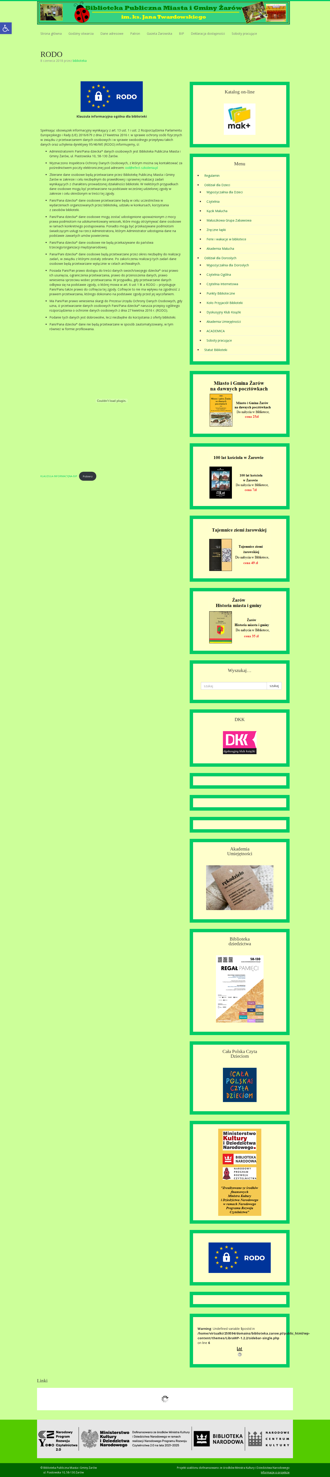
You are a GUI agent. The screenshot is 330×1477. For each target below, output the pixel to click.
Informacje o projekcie (275, 1472)
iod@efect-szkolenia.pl (141, 168)
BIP (181, 33)
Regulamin (212, 175)
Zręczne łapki (216, 230)
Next (287, 1399)
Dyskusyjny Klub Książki (224, 312)
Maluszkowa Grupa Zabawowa (229, 220)
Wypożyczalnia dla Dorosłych (228, 265)
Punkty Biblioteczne (221, 293)
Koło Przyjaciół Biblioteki (225, 303)
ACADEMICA (216, 331)
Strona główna (51, 33)
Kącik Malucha (217, 211)
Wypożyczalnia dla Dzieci (225, 192)
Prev (42, 1399)
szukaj (274, 686)
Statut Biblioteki (215, 350)
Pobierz (87, 476)
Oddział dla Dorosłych (220, 258)
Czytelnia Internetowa (222, 284)
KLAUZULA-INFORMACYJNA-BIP (58, 476)
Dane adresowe (111, 33)
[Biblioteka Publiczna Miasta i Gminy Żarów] (163, 12)
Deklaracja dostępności (208, 33)
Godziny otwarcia (81, 33)
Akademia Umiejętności (224, 321)
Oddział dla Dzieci (217, 185)
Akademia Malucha (220, 248)
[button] (6, 28)
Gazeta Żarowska (159, 33)
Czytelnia (213, 201)
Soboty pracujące (244, 33)
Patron (135, 33)
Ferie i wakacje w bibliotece (226, 239)
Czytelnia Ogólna (219, 274)
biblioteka (80, 60)
